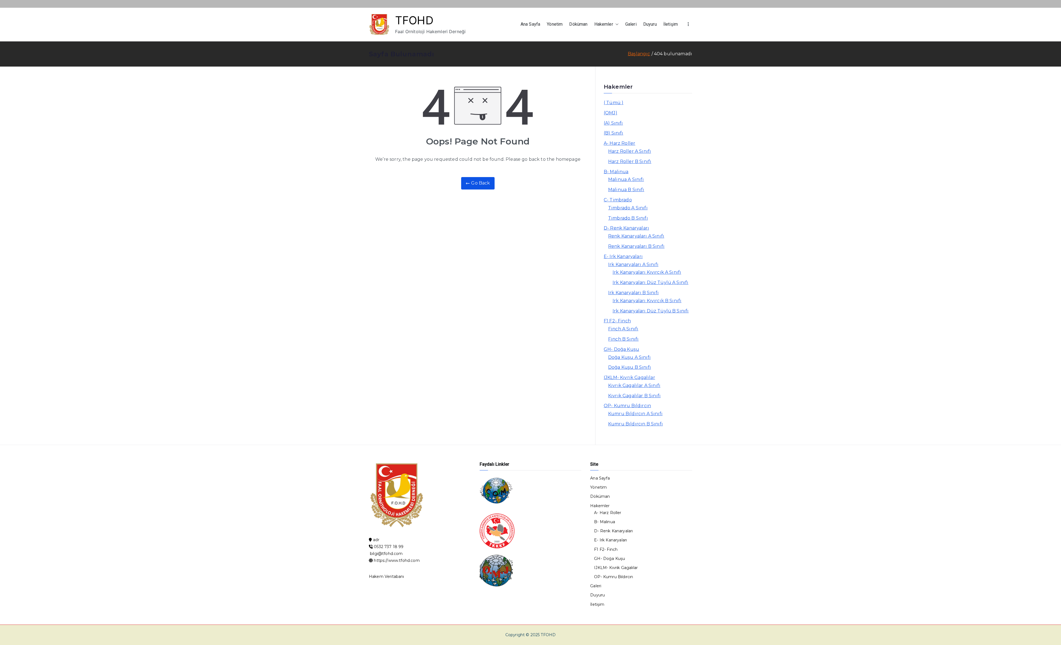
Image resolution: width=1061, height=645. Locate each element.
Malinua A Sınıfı (626, 179)
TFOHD (414, 20)
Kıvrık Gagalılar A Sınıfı (634, 385)
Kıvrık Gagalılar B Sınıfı (634, 395)
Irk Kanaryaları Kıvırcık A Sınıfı (647, 272)
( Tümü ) (613, 102)
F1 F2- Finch (617, 320)
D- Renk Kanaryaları (626, 228)
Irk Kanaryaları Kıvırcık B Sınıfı (647, 300)
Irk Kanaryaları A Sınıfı (633, 264)
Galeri (631, 24)
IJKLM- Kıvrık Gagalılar (629, 377)
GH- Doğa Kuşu (621, 349)
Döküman (578, 24)
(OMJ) (610, 112)
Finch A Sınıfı (623, 328)
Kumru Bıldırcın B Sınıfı (635, 424)
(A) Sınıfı (613, 123)
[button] (616, 24)
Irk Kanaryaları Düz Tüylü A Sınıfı (650, 282)
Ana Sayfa (530, 24)
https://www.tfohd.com (396, 560)
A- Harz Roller (619, 143)
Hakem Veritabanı (386, 576)
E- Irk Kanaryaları (623, 256)
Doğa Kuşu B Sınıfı (629, 367)
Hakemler (603, 24)
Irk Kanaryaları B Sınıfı (633, 292)
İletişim (670, 24)
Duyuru (650, 24)
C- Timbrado (618, 199)
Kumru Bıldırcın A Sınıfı (635, 413)
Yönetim (555, 24)
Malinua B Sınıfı (626, 189)
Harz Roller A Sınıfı (629, 151)
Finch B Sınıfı (623, 339)
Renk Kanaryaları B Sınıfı (636, 246)
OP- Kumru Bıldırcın (627, 405)
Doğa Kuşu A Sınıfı (629, 357)
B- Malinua (616, 171)
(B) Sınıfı (613, 133)
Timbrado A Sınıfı (628, 207)
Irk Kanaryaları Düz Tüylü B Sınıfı (651, 311)
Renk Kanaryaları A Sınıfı (636, 236)
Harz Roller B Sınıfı (629, 161)
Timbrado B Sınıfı (628, 218)
